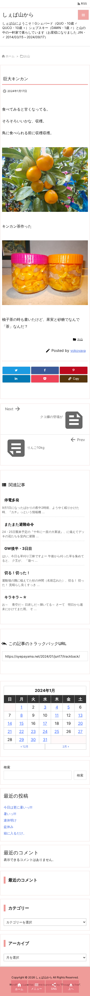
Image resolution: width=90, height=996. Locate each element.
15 (21, 723)
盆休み (8, 827)
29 (21, 739)
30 (33, 739)
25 (56, 731)
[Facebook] (45, 370)
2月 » (66, 746)
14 (10, 723)
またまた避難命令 (19, 524)
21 (10, 731)
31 (45, 739)
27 (80, 731)
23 (33, 731)
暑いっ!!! (10, 814)
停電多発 (11, 500)
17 (45, 723)
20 (80, 723)
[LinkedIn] (16, 378)
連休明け (10, 820)
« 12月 (24, 746)
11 (57, 715)
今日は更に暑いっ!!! (18, 807)
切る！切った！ (17, 572)
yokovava (78, 350)
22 (21, 731)
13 (80, 715)
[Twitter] (16, 370)
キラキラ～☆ (15, 597)
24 (45, 731)
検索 (7, 767)
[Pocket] (45, 378)
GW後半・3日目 (18, 548)
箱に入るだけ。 (15, 833)
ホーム (10, 56)
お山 (27, 56)
